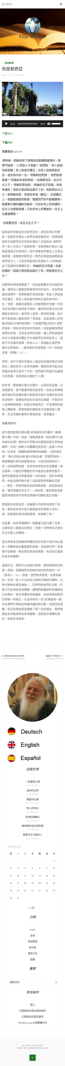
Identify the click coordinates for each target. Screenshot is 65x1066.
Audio (33, 929)
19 (33, 883)
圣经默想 (9, 63)
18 (25, 883)
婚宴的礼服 (33, 799)
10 (18, 875)
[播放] (6, 123)
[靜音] (49, 123)
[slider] (56, 123)
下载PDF (7, 143)
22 (54, 883)
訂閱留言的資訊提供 (33, 1016)
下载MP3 (7, 134)
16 (11, 883)
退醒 (32, 959)
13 (40, 875)
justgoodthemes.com (37, 1048)
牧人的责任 (33, 808)
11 (25, 875)
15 (54, 875)
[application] (32, 123)
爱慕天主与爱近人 (32, 834)
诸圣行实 (32, 953)
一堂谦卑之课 (32, 781)
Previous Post (14, 656)
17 (18, 883)
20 (39, 883)
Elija (4, 75)
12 (33, 875)
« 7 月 (31, 908)
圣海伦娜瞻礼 (32, 817)
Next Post (54, 656)
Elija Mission (32, 36)
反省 (32, 935)
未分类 (32, 947)
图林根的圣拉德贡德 (33, 826)
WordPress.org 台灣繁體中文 (32, 1022)
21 (47, 883)
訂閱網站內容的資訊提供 (32, 1010)
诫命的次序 (33, 790)
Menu (9, 4)
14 (47, 875)
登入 (32, 1004)
